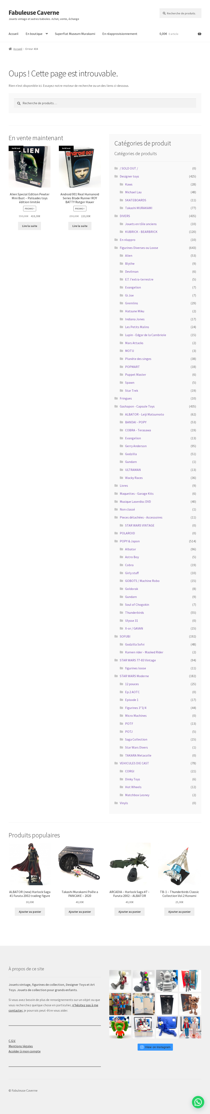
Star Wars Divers (136, 747)
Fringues (126, 398)
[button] (198, 1102)
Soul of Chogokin (137, 604)
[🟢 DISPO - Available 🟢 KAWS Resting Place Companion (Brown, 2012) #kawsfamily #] (120, 981)
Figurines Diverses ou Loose (139, 248)
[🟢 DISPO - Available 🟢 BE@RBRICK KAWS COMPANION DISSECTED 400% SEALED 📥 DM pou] (167, 1004)
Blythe (130, 263)
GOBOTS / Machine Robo (142, 581)
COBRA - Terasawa (138, 430)
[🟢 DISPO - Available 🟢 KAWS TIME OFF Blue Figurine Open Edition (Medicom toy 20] (167, 1027)
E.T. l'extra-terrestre (139, 279)
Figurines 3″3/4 (135, 708)
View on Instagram (157, 1047)
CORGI (129, 771)
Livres (124, 485)
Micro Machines (136, 715)
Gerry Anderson (136, 446)
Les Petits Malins (137, 327)
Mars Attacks (134, 343)
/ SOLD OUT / (129, 168)
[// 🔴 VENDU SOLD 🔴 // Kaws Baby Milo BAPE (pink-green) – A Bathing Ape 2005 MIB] (120, 1027)
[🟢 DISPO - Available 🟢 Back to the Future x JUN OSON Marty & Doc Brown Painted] (190, 1027)
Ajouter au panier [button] (30, 912)
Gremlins (131, 303)
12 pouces (132, 684)
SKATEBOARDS (135, 200)
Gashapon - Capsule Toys (137, 406)
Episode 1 (131, 700)
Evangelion (133, 287)
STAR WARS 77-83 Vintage (138, 660)
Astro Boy (132, 557)
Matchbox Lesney (137, 795)
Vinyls (124, 803)
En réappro (127, 240)
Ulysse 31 (131, 620)
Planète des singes (138, 359)
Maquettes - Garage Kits (137, 493)
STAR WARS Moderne (134, 676)
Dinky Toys (132, 779)
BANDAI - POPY (135, 422)
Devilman (131, 271)
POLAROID (127, 533)
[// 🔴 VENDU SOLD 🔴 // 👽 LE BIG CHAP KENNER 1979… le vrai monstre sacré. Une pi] (190, 981)
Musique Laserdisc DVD (135, 501)
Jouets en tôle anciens (141, 224)
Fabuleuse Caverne (34, 12)
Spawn (129, 382)
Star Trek (131, 390)
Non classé (127, 509)
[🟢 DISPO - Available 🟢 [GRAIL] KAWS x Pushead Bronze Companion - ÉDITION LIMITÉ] (190, 1004)
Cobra (129, 565)
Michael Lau (133, 192)
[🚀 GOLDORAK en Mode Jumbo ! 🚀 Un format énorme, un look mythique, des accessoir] (120, 1004)
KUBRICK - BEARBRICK (141, 232)
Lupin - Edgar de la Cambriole (145, 335)
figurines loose (135, 668)
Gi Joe (129, 295)
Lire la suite (29, 226)
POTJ (129, 731)
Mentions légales (21, 1046)
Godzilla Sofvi (134, 644)
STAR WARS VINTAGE (139, 525)
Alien (128, 255)
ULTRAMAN (133, 470)
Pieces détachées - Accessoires (141, 517)
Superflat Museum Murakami (75, 34)
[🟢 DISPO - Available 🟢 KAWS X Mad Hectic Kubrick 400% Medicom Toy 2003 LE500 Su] (167, 981)
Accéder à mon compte (25, 1051)
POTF (129, 723)
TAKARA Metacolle (138, 755)
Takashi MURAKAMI (138, 208)
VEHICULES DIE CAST (134, 763)
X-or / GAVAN (134, 628)
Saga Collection (136, 739)
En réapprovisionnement (119, 34)
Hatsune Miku (134, 311)
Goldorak (131, 589)
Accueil (13, 34)
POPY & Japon (130, 541)
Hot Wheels (133, 787)
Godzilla (131, 454)
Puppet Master (135, 374)
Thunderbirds (134, 612)
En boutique (34, 34)
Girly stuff (132, 573)
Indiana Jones (135, 319)
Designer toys (129, 176)
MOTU (129, 351)
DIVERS (125, 216)
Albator (130, 549)
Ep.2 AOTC (132, 692)
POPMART (132, 367)
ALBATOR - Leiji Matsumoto (144, 414)
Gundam (131, 462)
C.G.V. (12, 1041)
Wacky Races (134, 478)
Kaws (128, 184)
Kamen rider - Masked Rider (144, 652)
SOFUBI (125, 636)
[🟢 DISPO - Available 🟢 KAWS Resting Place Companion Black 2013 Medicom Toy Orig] (144, 981)
